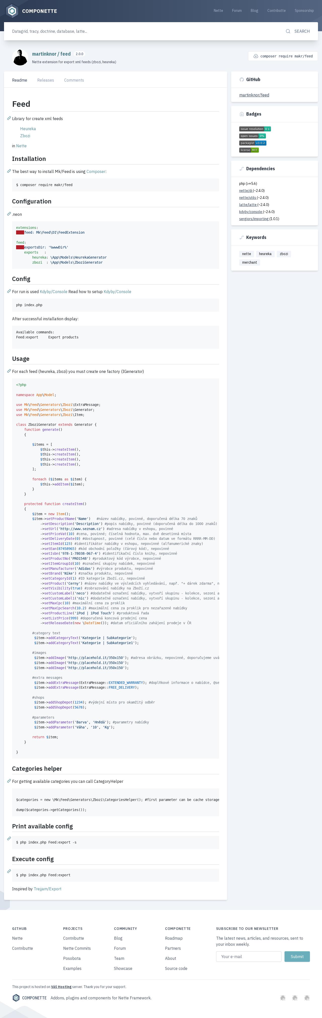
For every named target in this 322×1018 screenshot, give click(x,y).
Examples (72, 968)
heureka (265, 254)
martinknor (44, 53)
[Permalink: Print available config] (9, 838)
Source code (176, 968)
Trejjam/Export (47, 888)
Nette (218, 10)
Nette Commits (77, 948)
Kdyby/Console (53, 291)
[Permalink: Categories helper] (9, 780)
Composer (96, 171)
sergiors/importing (254, 219)
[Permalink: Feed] (9, 118)
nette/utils (248, 197)
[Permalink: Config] (9, 291)
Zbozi (25, 135)
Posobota (72, 958)
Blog (254, 10)
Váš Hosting (61, 987)
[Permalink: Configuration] (9, 213)
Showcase (123, 968)
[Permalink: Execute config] (9, 871)
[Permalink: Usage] (9, 370)
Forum (237, 10)
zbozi (284, 254)
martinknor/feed (254, 94)
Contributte (276, 10)
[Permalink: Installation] (9, 170)
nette (246, 254)
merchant (249, 262)
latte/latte (248, 204)
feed (66, 53)
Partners (173, 948)
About (170, 958)
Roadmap (174, 938)
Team (119, 958)
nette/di (246, 190)
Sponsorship (304, 10)
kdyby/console (251, 211)
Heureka (28, 128)
